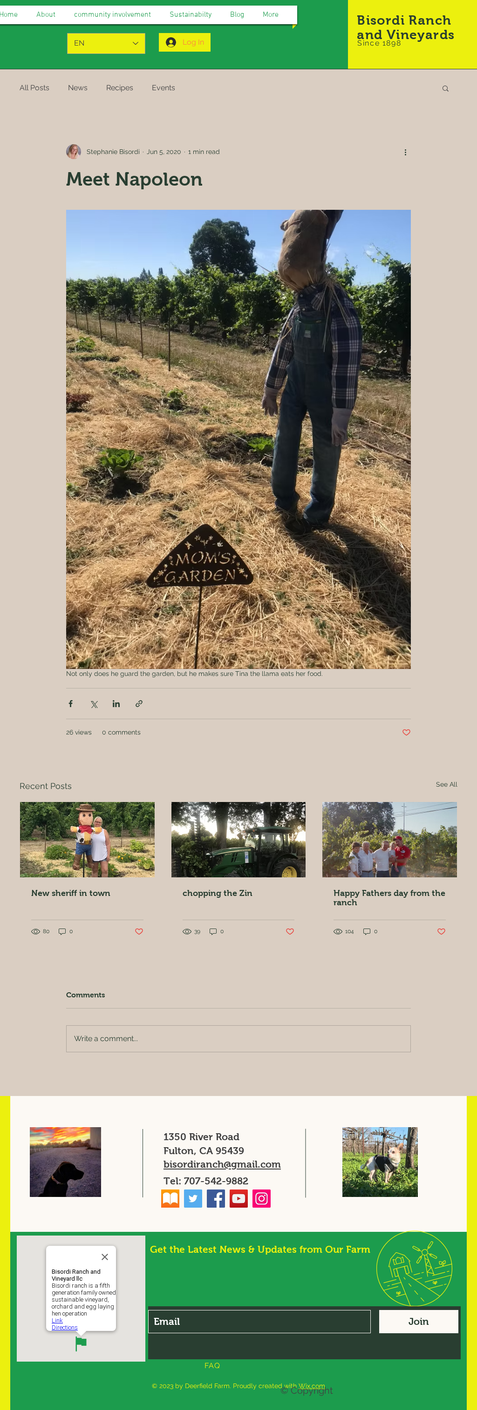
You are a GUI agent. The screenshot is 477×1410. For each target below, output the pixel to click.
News (78, 87)
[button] (445, 88)
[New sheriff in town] (87, 839)
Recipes (119, 87)
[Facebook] (216, 1198)
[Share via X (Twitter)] (93, 703)
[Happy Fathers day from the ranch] (389, 839)
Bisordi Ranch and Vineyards (406, 27)
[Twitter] (193, 1198)
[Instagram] (261, 1198)
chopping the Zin (217, 893)
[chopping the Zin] (238, 839)
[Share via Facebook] (70, 703)
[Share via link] (139, 703)
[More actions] (405, 151)
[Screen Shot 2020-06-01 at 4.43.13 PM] (170, 1198)
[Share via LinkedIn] (116, 703)
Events (163, 87)
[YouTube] (239, 1198)
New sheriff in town (70, 893)
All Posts (34, 87)
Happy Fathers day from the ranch (389, 898)
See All (446, 784)
